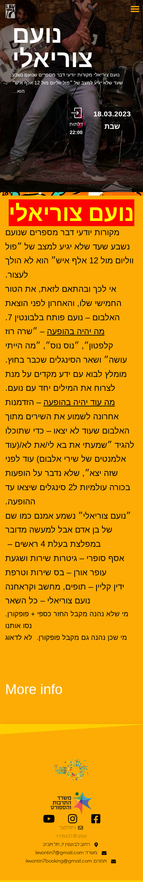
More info (33, 689)
